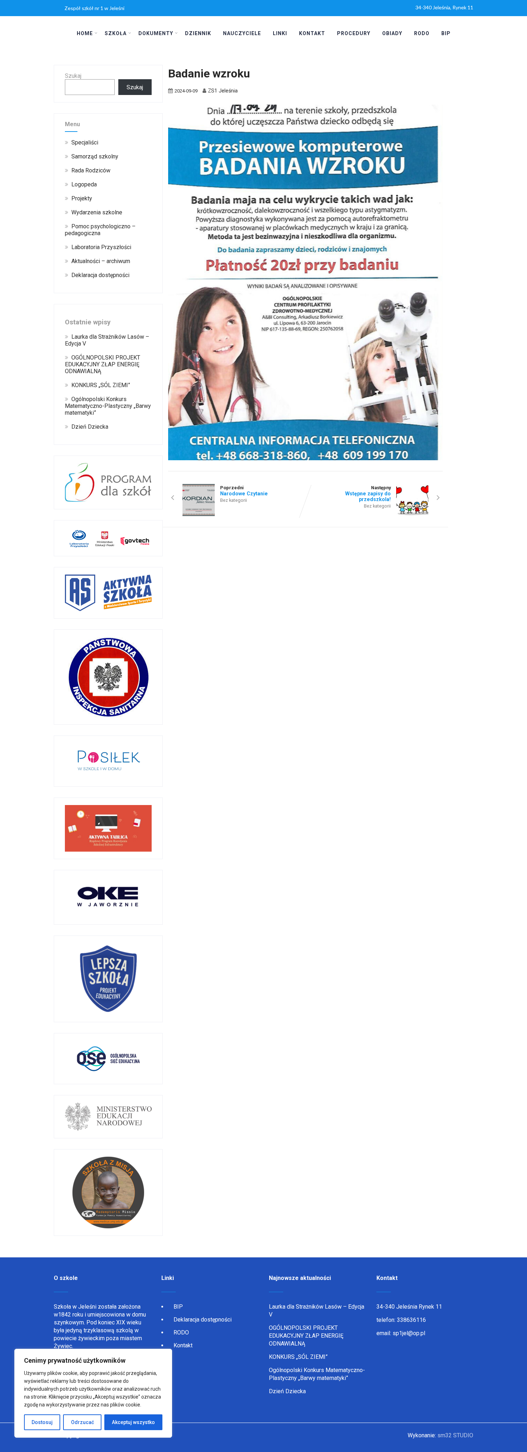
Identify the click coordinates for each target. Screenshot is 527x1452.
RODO (421, 33)
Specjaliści (84, 142)
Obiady (392, 33)
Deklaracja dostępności (100, 275)
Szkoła (116, 33)
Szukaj (73, 75)
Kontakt (312, 33)
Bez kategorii (233, 500)
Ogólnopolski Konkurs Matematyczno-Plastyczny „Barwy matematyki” (108, 406)
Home (85, 33)
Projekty (81, 198)
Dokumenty (155, 33)
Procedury (353, 33)
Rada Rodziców (90, 170)
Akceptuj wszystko (133, 1422)
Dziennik (198, 33)
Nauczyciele (242, 33)
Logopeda (84, 184)
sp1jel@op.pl (409, 1333)
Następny (368, 493)
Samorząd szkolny (94, 156)
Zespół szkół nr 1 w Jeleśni (94, 8)
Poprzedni (244, 490)
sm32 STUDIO (455, 1435)
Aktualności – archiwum (100, 261)
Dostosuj (42, 1422)
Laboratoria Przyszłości (101, 247)
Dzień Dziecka (89, 426)
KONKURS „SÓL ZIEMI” (100, 385)
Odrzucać (82, 1422)
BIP (446, 33)
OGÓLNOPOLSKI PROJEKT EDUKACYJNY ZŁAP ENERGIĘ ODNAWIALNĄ (102, 364)
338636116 (411, 1320)
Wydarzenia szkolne (96, 212)
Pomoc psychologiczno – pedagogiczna (100, 230)
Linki (280, 33)
